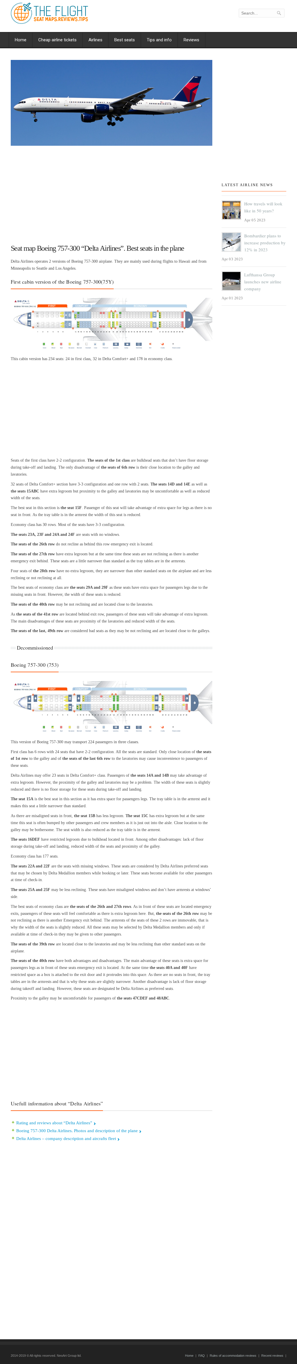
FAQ (201, 1355)
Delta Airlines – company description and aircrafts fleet (66, 1138)
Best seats (124, 39)
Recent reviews (272, 1355)
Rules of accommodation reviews (233, 1355)
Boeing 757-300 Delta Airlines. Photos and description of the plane (77, 1130)
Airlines (95, 39)
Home (20, 39)
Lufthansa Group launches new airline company (262, 281)
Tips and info (159, 39)
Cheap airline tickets (57, 39)
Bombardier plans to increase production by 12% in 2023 (265, 242)
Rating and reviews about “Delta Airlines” (54, 1123)
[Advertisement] (111, 192)
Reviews (191, 39)
